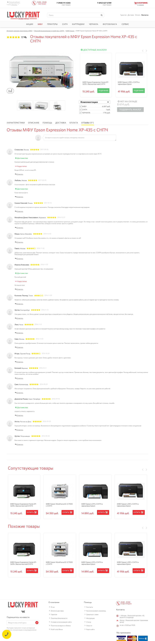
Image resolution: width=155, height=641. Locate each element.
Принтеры (52, 24)
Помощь (47, 122)
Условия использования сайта (61, 622)
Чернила (93, 24)
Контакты (144, 15)
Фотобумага (110, 24)
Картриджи (78, 24)
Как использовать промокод (96, 611)
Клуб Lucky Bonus (57, 629)
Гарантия (123, 15)
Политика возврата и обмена (61, 626)
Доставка (131, 15)
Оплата (137, 15)
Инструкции (90, 618)
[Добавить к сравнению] (10, 91)
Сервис (125, 24)
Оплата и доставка (57, 611)
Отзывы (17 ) (87, 122)
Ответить (20, 174)
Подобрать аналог (130, 109)
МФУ (40, 24)
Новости (89, 626)
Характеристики (16, 122)
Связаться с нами (92, 614)
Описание (33, 122)
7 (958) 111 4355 (63, 3)
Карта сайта (90, 629)
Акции (29, 24)
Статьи (88, 622)
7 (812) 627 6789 (104, 3)
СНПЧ (65, 24)
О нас (53, 607)
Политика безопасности (59, 618)
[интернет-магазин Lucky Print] (23, 15)
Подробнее (103, 90)
